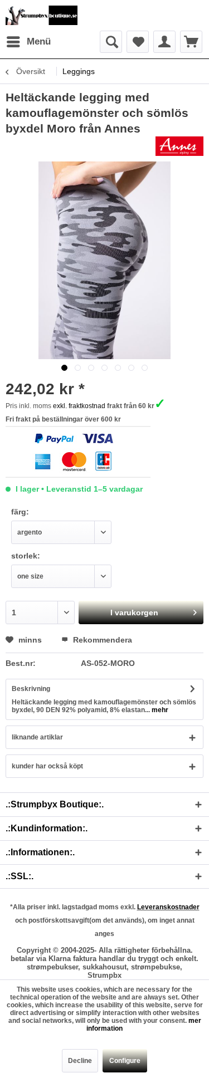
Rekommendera (101, 639)
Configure (124, 1061)
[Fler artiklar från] (179, 146)
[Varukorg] (191, 42)
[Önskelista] (138, 42)
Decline (80, 1061)
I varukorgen (134, 612)
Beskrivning (31, 689)
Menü (39, 41)
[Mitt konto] (164, 42)
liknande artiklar (37, 737)
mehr (159, 710)
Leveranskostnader (168, 907)
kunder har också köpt (47, 766)
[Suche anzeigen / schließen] (111, 42)
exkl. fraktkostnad (79, 406)
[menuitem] (28, 42)
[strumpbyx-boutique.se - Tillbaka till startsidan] (41, 15)
